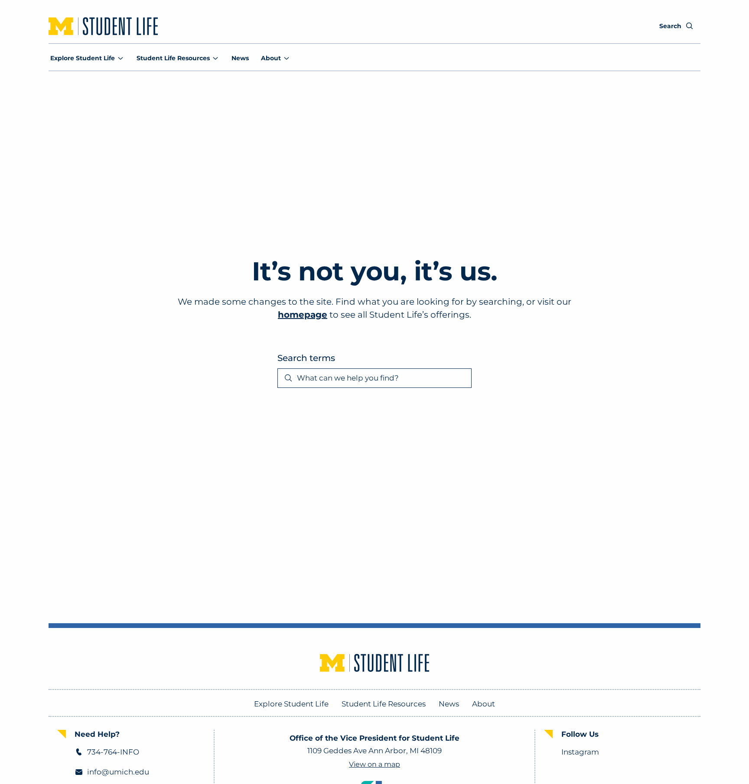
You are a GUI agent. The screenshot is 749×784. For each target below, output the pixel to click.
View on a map (374, 764)
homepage (302, 314)
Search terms (306, 358)
